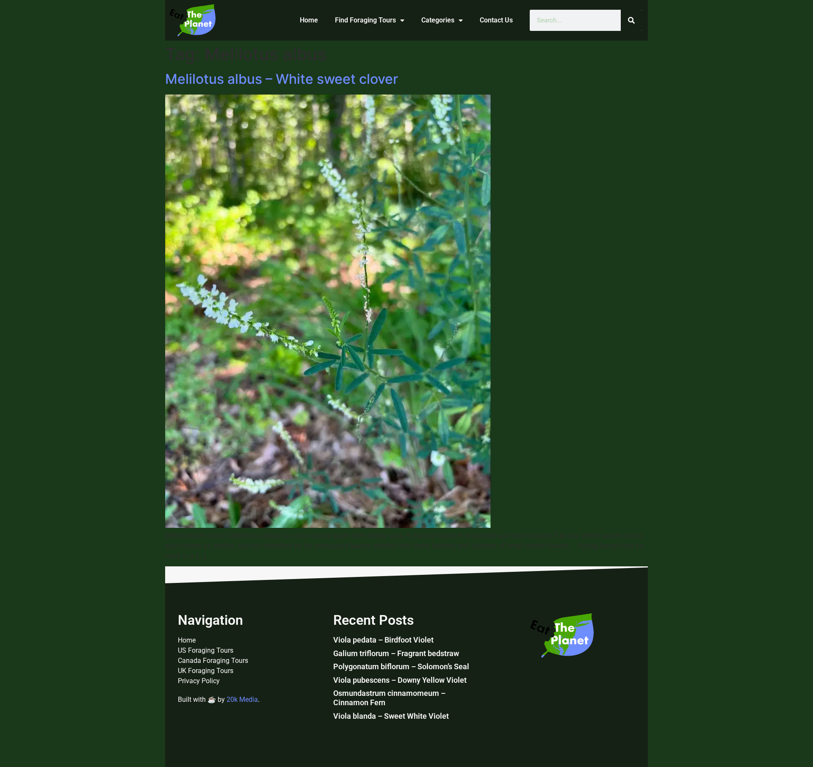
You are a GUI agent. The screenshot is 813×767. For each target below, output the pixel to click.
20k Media (242, 699)
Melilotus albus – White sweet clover (281, 79)
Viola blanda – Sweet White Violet (391, 716)
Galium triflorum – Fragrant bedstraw (396, 653)
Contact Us (496, 20)
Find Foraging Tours (365, 20)
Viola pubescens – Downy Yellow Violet (400, 680)
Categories (437, 20)
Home (309, 20)
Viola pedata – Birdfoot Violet (383, 639)
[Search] (631, 20)
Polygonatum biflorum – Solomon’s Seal (401, 666)
